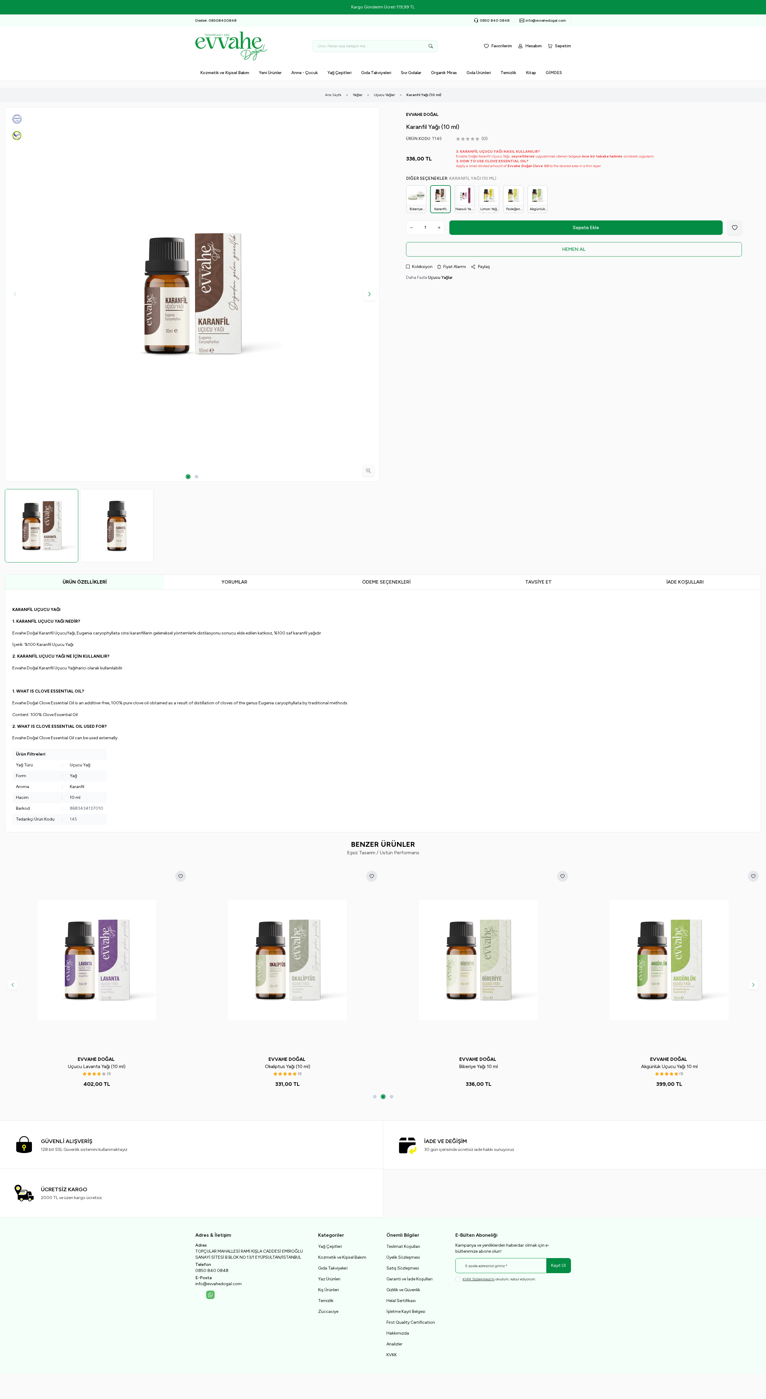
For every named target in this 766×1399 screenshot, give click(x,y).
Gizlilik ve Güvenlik (403, 1289)
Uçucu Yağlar (384, 95)
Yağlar (357, 95)
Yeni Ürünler (270, 72)
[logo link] (231, 46)
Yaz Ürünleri (329, 1279)
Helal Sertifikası (401, 1300)
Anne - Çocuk (304, 72)
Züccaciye (328, 1311)
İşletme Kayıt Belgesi (405, 1311)
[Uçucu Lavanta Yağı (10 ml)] (96, 960)
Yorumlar (234, 582)
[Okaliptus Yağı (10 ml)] (287, 960)
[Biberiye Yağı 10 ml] (478, 960)
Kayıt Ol (558, 1265)
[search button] (431, 46)
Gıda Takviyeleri (376, 72)
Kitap (531, 72)
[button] (188, 476)
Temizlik (508, 72)
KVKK (391, 1354)
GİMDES (554, 72)
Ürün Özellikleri (85, 582)
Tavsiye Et (538, 582)
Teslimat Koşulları (403, 1246)
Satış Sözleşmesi (402, 1268)
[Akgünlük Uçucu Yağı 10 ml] (669, 960)
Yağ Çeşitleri (339, 72)
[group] (192, 294)
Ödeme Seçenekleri (386, 582)
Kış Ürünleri (328, 1289)
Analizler (394, 1344)
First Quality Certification (410, 1322)
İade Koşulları (685, 582)
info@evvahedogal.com (218, 1283)
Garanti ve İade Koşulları (409, 1279)
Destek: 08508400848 (216, 20)
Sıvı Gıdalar (411, 72)
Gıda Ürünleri (479, 72)
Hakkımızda (397, 1333)
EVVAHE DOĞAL (97, 1059)
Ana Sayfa (333, 95)
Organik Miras (444, 72)
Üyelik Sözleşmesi (403, 1257)
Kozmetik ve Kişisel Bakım (224, 72)
